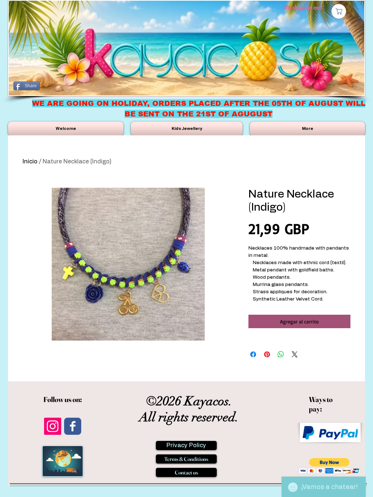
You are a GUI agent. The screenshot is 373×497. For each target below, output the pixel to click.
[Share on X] (294, 354)
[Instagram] (52, 426)
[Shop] (338, 11)
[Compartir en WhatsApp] (280, 354)
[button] (329, 465)
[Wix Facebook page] (72, 426)
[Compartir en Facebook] (253, 354)
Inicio (30, 161)
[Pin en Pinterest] (267, 354)
